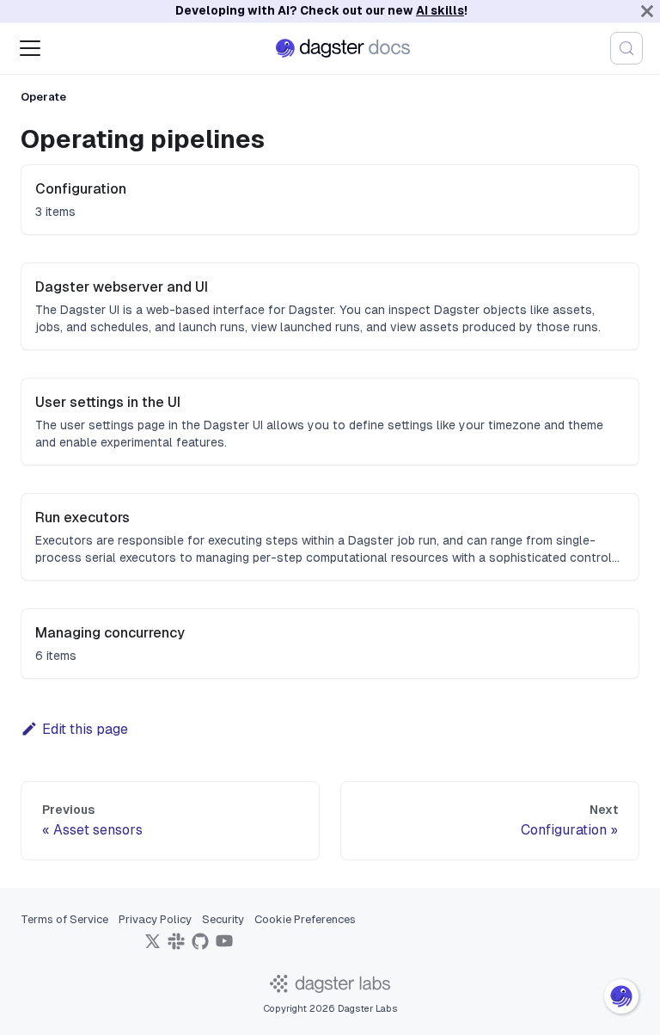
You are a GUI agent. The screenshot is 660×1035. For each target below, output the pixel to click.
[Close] (647, 11)
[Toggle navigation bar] (30, 48)
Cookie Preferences (305, 919)
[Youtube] (224, 947)
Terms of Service (64, 919)
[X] (152, 947)
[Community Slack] (176, 947)
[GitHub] (200, 947)
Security (223, 919)
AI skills (440, 10)
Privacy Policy (155, 919)
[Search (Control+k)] (626, 48)
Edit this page (85, 729)
